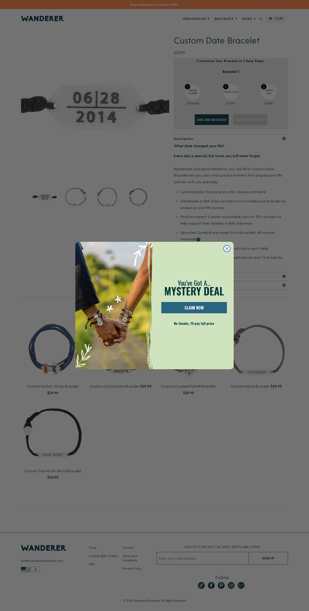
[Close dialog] (226, 248)
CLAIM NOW (194, 308)
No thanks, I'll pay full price (194, 323)
